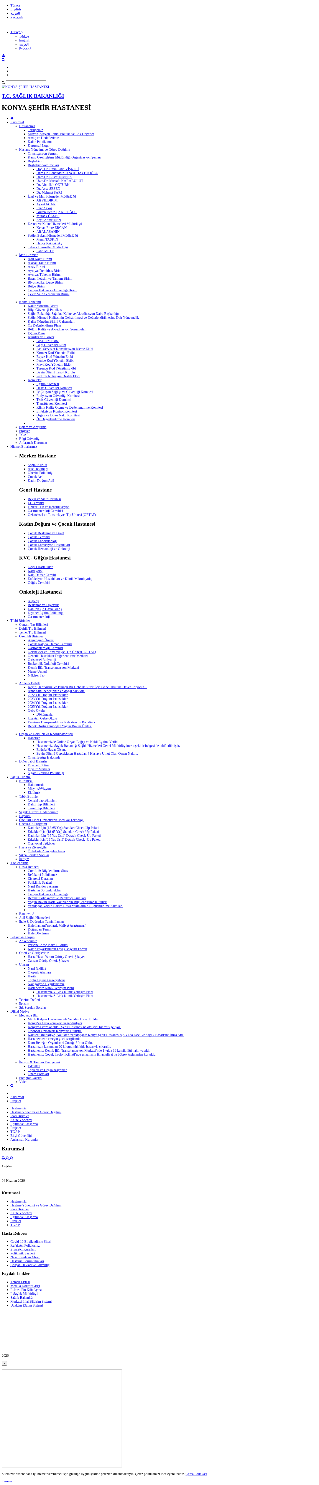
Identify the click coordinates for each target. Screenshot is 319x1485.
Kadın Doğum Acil (41, 480)
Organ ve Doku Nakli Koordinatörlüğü (46, 734)
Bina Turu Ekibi (47, 341)
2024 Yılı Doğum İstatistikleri (48, 703)
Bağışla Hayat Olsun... (51, 749)
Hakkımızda (36, 785)
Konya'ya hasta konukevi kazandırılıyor (55, 1023)
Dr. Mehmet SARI (49, 192)
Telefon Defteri (29, 1000)
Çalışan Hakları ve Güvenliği (48, 894)
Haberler (34, 738)
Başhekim (34, 161)
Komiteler (34, 380)
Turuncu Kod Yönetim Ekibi (56, 368)
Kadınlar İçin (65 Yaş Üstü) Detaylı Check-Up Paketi (64, 835)
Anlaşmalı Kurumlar (33, 442)
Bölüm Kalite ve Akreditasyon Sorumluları (57, 329)
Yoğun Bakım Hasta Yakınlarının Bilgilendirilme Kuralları (67, 902)
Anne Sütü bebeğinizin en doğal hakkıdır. (56, 691)
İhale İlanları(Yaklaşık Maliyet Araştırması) (57, 925)
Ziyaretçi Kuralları (40, 878)
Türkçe (15, 5)
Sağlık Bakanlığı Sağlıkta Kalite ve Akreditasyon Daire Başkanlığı (73, 313)
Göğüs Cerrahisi (39, 582)
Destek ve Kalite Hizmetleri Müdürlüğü (55, 224)
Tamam (7, 1481)
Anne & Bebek (29, 683)
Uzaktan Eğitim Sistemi (26, 1305)
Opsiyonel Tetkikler (41, 843)
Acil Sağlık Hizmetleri (34, 917)
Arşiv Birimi (36, 267)
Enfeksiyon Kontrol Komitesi (56, 411)
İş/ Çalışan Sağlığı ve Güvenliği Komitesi (64, 392)
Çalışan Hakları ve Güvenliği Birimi (52, 290)
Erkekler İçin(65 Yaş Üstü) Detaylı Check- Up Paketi (64, 839)
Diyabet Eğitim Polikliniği (46, 613)
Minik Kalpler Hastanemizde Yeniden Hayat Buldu (63, 1019)
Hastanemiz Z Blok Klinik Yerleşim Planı (64, 996)
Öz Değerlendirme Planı (44, 325)
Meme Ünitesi (37, 671)
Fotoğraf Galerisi (30, 1078)
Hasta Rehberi (29, 867)
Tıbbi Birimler (20, 620)
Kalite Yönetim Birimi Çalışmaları (51, 321)
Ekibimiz (34, 792)
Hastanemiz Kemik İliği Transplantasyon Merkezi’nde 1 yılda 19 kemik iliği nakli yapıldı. (89, 1050)
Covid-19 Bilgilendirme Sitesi (48, 871)
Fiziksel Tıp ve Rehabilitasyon (48, 507)
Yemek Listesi (20, 1282)
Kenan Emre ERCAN (51, 227)
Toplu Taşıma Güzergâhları (46, 980)
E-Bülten (34, 1066)
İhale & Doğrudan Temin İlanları (41, 921)
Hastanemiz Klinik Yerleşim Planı (51, 988)
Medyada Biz (28, 1015)
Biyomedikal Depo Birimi (45, 282)
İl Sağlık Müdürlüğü (24, 1293)
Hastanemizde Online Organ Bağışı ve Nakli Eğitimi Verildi (77, 742)
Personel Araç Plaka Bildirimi (48, 945)
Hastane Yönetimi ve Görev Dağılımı (44, 149)
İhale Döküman (38, 933)
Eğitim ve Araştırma (32, 427)
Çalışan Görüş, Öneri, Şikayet (48, 960)
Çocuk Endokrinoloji (42, 541)
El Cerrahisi (36, 503)
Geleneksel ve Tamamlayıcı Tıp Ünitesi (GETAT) (62, 514)
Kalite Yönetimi (30, 302)
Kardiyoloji (35, 571)
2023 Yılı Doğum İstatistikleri (48, 699)
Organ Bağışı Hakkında (44, 757)
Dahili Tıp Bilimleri (32, 628)
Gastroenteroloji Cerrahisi (45, 511)
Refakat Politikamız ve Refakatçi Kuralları (57, 898)
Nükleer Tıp (36, 675)
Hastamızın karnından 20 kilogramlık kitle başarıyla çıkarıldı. (69, 1046)
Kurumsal (17, 122)
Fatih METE (45, 251)
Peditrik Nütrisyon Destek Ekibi (58, 376)
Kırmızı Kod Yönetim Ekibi (55, 353)
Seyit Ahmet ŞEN (48, 220)
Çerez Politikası (196, 1474)
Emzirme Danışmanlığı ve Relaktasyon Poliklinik (61, 722)
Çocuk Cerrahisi (39, 537)
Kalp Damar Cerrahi (42, 575)
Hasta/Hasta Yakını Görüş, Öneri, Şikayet (56, 957)
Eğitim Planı (36, 333)
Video (23, 1082)
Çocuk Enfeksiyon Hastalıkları (49, 545)
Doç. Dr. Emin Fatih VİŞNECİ (57, 169)
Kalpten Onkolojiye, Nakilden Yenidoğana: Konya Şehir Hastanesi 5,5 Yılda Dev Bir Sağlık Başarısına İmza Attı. (106, 1035)
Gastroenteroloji (39, 617)
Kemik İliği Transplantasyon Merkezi (53, 667)
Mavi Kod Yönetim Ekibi (53, 364)
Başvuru (25, 816)
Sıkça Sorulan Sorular (34, 855)
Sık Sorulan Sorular (32, 1007)
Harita (32, 976)
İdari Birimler (28, 255)
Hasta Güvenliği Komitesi (54, 388)
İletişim (24, 859)
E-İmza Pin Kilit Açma (26, 1290)
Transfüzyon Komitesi (51, 403)
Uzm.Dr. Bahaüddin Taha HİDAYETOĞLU (67, 173)
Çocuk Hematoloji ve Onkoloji (49, 549)
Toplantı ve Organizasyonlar (47, 1070)
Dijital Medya (19, 1011)
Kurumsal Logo (38, 145)
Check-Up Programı (33, 824)
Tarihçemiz (35, 130)
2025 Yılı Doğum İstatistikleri (48, 706)
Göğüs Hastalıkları (40, 567)
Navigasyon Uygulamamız (46, 984)
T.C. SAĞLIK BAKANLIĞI (33, 96)
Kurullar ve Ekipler (41, 337)
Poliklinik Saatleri (40, 882)
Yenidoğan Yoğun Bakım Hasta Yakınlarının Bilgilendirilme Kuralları (75, 906)
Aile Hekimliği (38, 469)
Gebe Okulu (36, 710)
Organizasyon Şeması (43, 153)
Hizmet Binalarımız (23, 446)
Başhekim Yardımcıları (43, 165)
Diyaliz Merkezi (39, 769)
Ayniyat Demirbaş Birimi (45, 270)
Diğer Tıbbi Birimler (33, 761)
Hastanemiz (27, 126)
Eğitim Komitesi (47, 384)
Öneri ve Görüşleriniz (34, 953)
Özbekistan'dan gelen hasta (46, 851)
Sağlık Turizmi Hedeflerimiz (38, 812)
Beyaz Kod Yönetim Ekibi (54, 356)
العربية (15, 13)
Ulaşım (24, 964)
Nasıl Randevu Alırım (43, 886)
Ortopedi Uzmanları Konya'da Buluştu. (55, 1031)
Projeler (24, 431)
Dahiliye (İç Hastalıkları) (45, 609)
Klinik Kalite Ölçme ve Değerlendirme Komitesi (69, 407)
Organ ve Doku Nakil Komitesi (58, 415)
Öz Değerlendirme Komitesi (55, 419)
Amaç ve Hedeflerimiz (43, 138)
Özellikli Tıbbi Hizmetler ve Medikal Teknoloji (51, 820)
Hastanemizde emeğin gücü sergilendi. (54, 1039)
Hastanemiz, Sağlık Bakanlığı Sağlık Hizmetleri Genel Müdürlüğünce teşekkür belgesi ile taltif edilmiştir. (108, 745)
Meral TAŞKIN (47, 239)
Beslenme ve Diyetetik (43, 605)
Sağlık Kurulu (37, 465)
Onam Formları (38, 1074)
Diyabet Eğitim (38, 765)
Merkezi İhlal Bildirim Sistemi (31, 1301)
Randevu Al (27, 914)
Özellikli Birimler (31, 636)
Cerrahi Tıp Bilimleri (33, 624)
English (15, 9)
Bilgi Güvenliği (29, 439)
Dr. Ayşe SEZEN (48, 188)
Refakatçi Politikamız (42, 874)
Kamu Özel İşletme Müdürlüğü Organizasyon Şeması (64, 157)
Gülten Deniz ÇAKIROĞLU (56, 212)
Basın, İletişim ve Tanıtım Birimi (50, 278)
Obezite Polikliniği (40, 473)
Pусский (16, 17)
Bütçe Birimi (36, 286)
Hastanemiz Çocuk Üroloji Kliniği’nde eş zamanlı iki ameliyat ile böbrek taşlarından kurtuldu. (92, 1054)
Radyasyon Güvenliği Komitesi (58, 396)
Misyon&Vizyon (39, 788)
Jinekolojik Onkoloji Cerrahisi (48, 663)
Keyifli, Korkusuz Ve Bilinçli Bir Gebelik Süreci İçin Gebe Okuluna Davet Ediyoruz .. (87, 687)
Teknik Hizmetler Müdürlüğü (48, 247)
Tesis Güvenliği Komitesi (53, 399)
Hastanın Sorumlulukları (44, 890)
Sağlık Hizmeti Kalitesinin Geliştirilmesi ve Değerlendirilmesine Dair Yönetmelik (83, 317)
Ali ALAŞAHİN (48, 231)
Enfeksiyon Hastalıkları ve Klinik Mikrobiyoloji (60, 579)
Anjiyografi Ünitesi (41, 640)
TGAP (23, 435)
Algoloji (33, 601)
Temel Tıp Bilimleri (32, 632)
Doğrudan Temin (39, 929)
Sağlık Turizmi (20, 777)
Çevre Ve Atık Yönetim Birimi (48, 294)
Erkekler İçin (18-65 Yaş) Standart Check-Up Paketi (63, 831)
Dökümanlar (45, 714)
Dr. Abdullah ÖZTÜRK (53, 184)
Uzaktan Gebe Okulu (42, 718)
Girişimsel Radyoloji (42, 660)
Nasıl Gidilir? (37, 968)
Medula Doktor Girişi (25, 1286)
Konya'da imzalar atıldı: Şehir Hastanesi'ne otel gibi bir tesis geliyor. (74, 1027)
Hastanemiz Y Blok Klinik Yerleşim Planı (64, 992)
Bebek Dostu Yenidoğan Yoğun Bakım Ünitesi (60, 726)
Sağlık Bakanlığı (21, 1297)
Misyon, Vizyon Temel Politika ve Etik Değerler (61, 134)
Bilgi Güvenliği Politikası (45, 310)
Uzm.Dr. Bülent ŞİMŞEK (54, 177)
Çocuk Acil (35, 476)
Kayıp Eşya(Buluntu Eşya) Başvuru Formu (57, 949)
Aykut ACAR (46, 204)
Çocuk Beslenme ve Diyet (46, 533)
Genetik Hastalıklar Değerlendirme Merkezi (58, 656)
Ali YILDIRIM (47, 200)
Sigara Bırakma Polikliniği (46, 773)
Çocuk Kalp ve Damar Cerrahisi (50, 644)
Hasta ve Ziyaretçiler (33, 847)
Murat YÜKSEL (47, 216)
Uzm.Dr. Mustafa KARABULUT (59, 181)
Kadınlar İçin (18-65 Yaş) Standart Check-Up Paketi (63, 828)
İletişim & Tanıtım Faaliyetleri (39, 1062)
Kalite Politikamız (40, 142)
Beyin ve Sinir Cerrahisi (44, 499)
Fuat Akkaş (44, 208)
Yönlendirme (19, 863)
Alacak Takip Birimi (42, 263)
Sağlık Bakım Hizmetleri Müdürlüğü (53, 235)
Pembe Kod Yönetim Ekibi (55, 360)
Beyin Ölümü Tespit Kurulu (55, 372)
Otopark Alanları (39, 972)
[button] (16, 32)
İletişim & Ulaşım (22, 937)
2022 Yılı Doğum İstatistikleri (48, 695)
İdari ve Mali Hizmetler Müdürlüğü (52, 196)
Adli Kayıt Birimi (40, 259)
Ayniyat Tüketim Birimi (44, 274)
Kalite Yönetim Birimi (43, 306)
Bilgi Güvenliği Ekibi (51, 345)
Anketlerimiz (28, 941)
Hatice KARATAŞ (49, 243)
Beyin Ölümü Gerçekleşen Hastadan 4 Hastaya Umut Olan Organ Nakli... (87, 753)
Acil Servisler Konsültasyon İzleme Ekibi (64, 349)
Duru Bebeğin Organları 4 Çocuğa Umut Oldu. (60, 1042)
